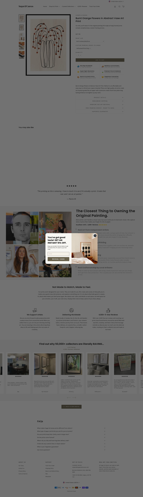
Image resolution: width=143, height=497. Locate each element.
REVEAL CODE (58, 259)
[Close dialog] (95, 235)
